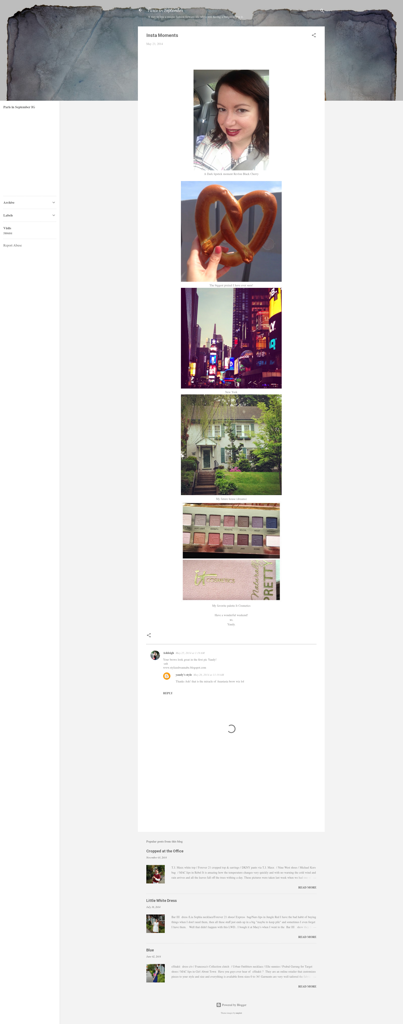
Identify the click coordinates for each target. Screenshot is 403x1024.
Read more (307, 887)
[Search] (322, 11)
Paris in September (165, 10)
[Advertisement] (231, 792)
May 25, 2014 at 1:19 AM (190, 653)
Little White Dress (161, 900)
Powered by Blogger (233, 1005)
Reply (168, 693)
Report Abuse (12, 245)
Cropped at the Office (164, 851)
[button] (313, 36)
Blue (150, 950)
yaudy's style (184, 674)
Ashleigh (168, 653)
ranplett (239, 1013)
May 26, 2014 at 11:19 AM (209, 675)
